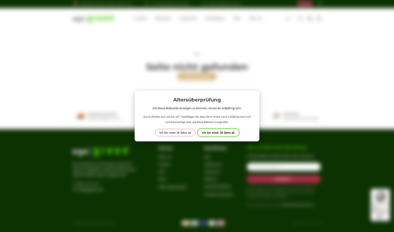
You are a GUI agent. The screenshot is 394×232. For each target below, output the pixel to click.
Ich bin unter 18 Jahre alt (175, 132)
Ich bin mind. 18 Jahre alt (218, 132)
